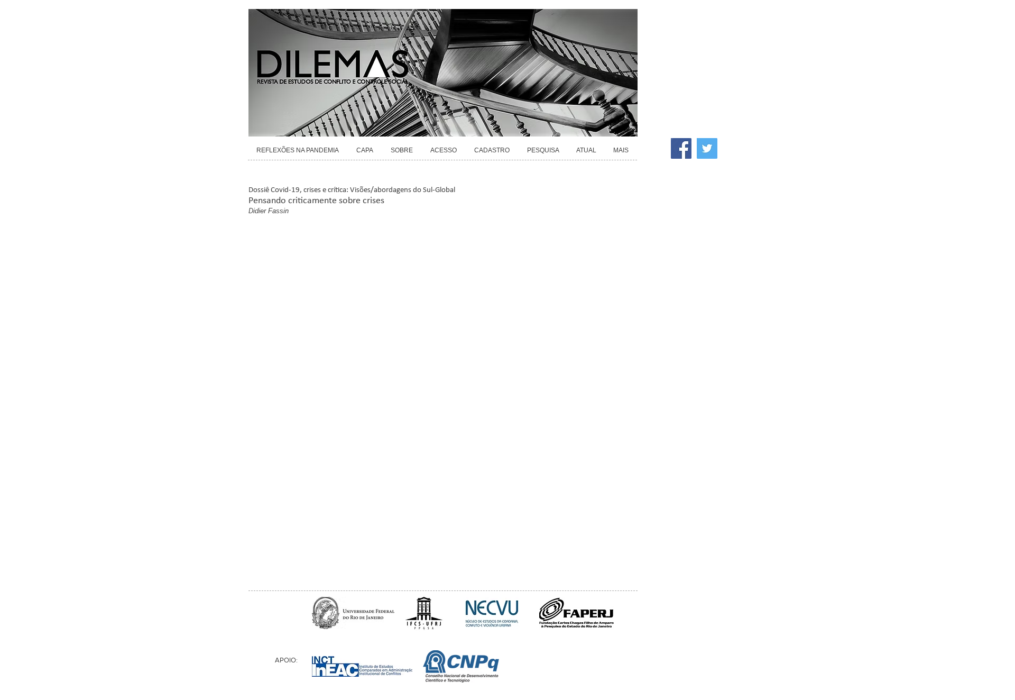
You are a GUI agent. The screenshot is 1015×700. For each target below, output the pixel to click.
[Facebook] (681, 148)
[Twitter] (707, 148)
